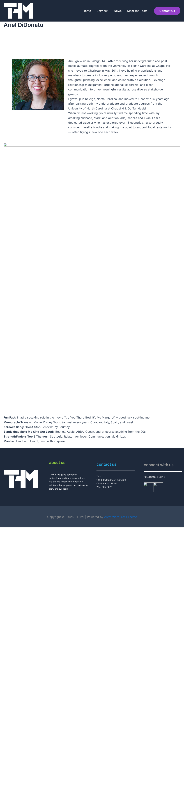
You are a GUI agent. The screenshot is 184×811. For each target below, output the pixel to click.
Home (87, 11)
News (117, 11)
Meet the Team (137, 11)
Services (102, 11)
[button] (167, 11)
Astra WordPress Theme (120, 517)
